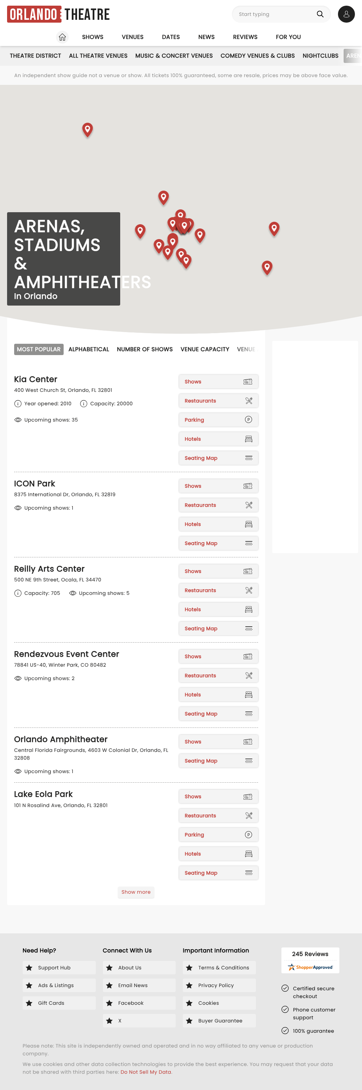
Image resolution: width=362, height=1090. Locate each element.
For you (288, 37)
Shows (92, 37)
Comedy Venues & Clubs (258, 56)
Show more (136, 891)
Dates (171, 37)
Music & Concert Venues (174, 56)
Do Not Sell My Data (146, 1071)
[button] (88, 131)
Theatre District (35, 56)
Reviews (245, 37)
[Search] (322, 14)
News (206, 37)
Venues (133, 37)
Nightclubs (321, 56)
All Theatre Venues (98, 56)
